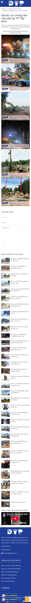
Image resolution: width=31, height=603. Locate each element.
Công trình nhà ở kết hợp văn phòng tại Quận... (19, 370)
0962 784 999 (6, 546)
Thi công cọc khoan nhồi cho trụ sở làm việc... (20, 355)
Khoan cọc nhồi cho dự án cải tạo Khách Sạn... (20, 406)
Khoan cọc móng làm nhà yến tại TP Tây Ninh (20, 259)
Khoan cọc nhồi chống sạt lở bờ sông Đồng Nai (20, 435)
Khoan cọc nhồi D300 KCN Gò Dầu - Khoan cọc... (19, 320)
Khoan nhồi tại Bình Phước (8, 578)
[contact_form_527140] (27, 599)
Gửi (4, 244)
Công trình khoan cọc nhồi (18, 502)
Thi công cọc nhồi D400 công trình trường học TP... (19, 442)
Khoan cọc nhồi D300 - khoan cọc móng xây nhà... (20, 384)
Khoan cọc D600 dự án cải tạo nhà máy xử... (19, 327)
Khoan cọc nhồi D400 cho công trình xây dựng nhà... (19, 451)
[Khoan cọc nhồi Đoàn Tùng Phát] (15, 531)
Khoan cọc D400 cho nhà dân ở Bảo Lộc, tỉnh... (20, 282)
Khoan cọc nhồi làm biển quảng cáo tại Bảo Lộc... (19, 391)
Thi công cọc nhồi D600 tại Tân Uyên (19, 312)
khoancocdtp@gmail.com (10, 553)
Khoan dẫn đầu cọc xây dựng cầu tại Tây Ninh (20, 399)
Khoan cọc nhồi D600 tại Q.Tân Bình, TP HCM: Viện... (19, 341)
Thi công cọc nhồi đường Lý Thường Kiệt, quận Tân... (18, 335)
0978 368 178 (6, 549)
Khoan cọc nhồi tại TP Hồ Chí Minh (10, 568)
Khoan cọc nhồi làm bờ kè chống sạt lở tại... (20, 420)
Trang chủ (4, 8)
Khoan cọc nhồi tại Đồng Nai (9, 575)
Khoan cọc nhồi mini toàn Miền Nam (11, 565)
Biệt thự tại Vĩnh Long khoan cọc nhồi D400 (20, 274)
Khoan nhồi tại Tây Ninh (7, 581)
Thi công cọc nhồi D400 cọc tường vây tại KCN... (18, 267)
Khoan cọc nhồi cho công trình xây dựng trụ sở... (19, 413)
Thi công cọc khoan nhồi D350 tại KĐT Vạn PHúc (20, 290)
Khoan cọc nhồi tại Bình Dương (9, 572)
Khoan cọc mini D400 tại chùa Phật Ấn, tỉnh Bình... (19, 297)
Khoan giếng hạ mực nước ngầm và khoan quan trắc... (20, 472)
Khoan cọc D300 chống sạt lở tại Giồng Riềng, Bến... (20, 305)
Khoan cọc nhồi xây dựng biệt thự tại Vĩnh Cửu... (20, 427)
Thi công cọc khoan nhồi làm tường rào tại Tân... (19, 348)
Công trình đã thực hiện (14, 8)
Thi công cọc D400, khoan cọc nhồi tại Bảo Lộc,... (19, 362)
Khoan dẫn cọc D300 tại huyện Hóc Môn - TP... (19, 461)
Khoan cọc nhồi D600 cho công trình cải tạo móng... (19, 492)
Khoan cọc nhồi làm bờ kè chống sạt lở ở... (20, 377)
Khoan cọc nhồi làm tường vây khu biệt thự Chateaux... (19, 482)
